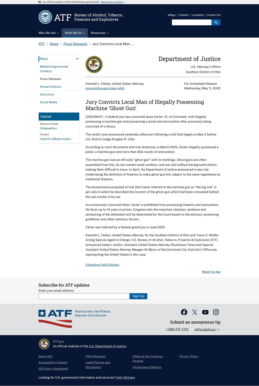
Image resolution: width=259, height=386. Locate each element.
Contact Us (214, 15)
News (54, 44)
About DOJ (45, 356)
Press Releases (75, 44)
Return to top (211, 272)
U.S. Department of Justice (107, 346)
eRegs (172, 15)
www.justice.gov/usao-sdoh (105, 88)
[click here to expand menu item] (77, 58)
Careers (183, 15)
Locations (198, 15)
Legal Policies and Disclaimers (98, 365)
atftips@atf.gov (206, 329)
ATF (41, 44)
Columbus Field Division (102, 265)
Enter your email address (56, 290)
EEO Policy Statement (53, 368)
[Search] (216, 22)
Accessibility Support (52, 362)
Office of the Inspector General (148, 358)
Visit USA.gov (125, 377)
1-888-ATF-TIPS (177, 329)
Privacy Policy (189, 356)
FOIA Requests (96, 356)
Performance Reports (147, 367)
